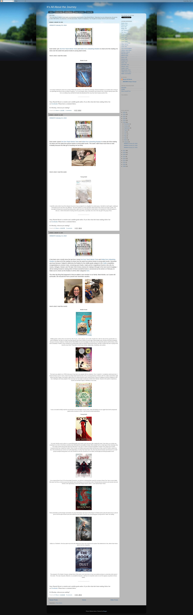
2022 (124, 114)
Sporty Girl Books (79, 12)
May (125, 135)
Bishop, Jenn (124, 25)
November (127, 124)
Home (51, 12)
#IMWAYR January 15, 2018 (57, 236)
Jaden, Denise (124, 44)
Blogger (105, 611)
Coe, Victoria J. (125, 30)
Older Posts (114, 600)
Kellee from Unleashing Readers (90, 49)
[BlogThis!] (76, 110)
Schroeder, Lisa (125, 64)
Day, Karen (124, 32)
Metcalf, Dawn (124, 53)
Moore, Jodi (124, 57)
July (125, 132)
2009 (124, 166)
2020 (124, 118)
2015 (124, 154)
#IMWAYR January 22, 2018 (57, 118)
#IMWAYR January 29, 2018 (57, 25)
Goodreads (54, 104)
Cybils (105, 263)
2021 (124, 116)
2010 (124, 164)
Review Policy (58, 12)
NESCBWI (123, 87)
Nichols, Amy (124, 59)
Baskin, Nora (124, 23)
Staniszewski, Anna (126, 70)
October (126, 126)
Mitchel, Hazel (124, 55)
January (126, 141)
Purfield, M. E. (124, 61)
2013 (124, 158)
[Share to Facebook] (79, 110)
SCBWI (123, 89)
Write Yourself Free (126, 91)
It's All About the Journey (61, 6)
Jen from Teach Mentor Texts (68, 49)
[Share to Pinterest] (80, 110)
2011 (124, 162)
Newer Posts (53, 600)
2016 (124, 152)
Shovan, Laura (124, 66)
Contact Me (89, 12)
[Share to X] (77, 110)
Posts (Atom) (59, 603)
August (126, 130)
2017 (124, 150)
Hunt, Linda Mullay (125, 43)
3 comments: (69, 228)
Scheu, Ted (124, 62)
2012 (124, 160)
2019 (124, 120)
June (125, 133)
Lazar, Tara (124, 46)
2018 (124, 122)
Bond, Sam (124, 26)
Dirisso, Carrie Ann (125, 34)
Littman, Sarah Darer (126, 50)
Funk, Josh (124, 37)
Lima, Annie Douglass (126, 48)
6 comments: (69, 595)
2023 (124, 112)
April (125, 137)
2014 (124, 156)
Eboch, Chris (124, 35)
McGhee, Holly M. (125, 52)
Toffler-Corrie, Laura (126, 71)
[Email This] (75, 110)
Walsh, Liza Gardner (126, 73)
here (88, 271)
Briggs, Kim (124, 28)
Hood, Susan (124, 41)
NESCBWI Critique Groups (129, 81)
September (127, 128)
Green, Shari (124, 39)
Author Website (68, 12)
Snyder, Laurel (124, 68)
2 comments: (69, 110)
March (126, 139)
